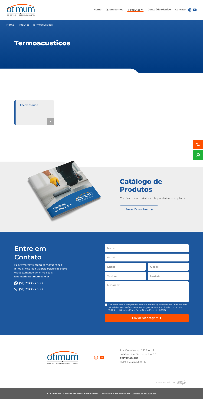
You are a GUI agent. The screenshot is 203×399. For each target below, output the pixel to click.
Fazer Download (137, 209)
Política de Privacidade (144, 393)
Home (98, 9)
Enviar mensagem (145, 318)
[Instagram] (189, 9)
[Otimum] (20, 9)
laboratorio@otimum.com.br (31, 276)
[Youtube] (195, 9)
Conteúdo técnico (159, 9)
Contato (180, 9)
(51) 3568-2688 (31, 283)
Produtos (134, 9)
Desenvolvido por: (166, 382)
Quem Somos (114, 9)
